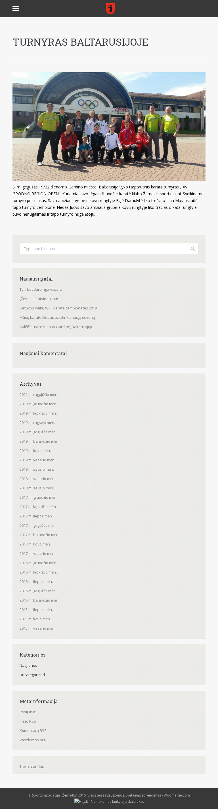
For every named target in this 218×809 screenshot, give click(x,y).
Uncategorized (32, 674)
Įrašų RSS (28, 721)
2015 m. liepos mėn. (36, 609)
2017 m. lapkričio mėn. (38, 506)
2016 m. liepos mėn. (36, 581)
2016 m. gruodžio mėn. (38, 562)
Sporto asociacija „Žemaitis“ (54, 795)
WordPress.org (32, 739)
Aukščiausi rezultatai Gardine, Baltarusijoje (56, 326)
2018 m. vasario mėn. (37, 478)
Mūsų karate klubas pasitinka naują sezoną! (58, 317)
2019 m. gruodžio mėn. (38, 403)
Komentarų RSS (33, 730)
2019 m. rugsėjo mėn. (37, 422)
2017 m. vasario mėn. (37, 553)
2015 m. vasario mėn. (37, 628)
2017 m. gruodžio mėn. (38, 497)
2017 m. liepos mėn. (36, 516)
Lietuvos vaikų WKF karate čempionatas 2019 (58, 308)
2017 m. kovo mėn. (35, 544)
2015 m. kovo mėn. (35, 618)
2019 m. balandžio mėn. (39, 441)
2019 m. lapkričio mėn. (38, 413)
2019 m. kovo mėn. (35, 450)
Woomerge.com (177, 795)
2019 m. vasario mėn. (37, 459)
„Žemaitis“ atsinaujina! (39, 298)
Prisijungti (28, 711)
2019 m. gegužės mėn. (38, 431)
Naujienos (28, 665)
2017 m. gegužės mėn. (38, 525)
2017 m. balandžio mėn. (39, 534)
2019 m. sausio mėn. (37, 469)
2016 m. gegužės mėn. (38, 590)
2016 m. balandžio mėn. (39, 600)
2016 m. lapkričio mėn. (38, 572)
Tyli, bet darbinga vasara (41, 289)
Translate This (32, 766)
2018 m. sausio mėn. (37, 488)
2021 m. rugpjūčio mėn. (39, 394)
